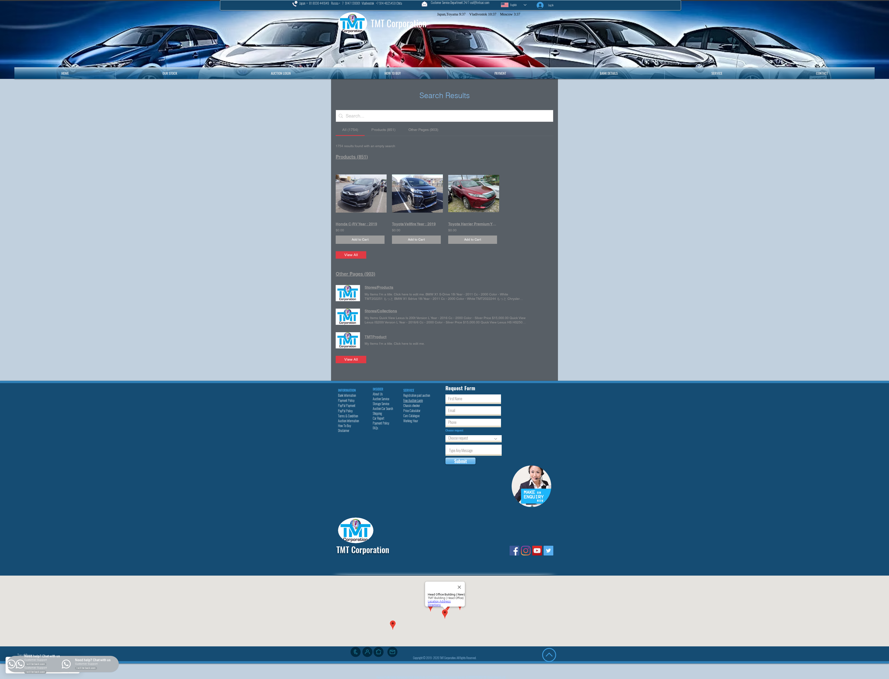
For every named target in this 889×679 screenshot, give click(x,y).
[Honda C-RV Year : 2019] (360, 193)
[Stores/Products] (348, 293)
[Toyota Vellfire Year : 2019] (416, 193)
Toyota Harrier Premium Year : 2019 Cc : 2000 (472, 224)
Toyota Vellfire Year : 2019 (414, 224)
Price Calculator (412, 410)
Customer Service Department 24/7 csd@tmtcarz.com (460, 2)
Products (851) (352, 157)
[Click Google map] (378, 651)
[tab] (350, 130)
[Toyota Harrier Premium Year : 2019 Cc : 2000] (472, 193)
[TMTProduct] (348, 340)
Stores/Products (379, 287)
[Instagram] (526, 550)
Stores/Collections (381, 311)
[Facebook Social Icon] (514, 550)
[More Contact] (367, 651)
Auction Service (381, 398)
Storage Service (381, 403)
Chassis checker (411, 405)
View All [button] (351, 255)
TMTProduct (375, 337)
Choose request (454, 430)
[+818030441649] (355, 651)
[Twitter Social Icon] (548, 550)
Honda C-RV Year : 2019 (356, 224)
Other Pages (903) (355, 274)
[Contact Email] (392, 651)
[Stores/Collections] (348, 317)
